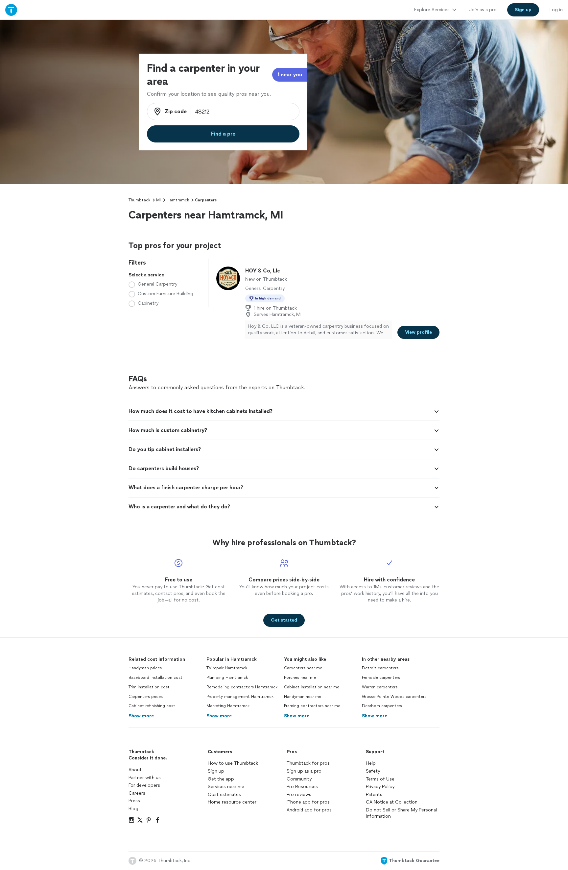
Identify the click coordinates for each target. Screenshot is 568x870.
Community (299, 779)
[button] (284, 411)
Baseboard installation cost (155, 677)
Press (134, 801)
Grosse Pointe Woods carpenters (394, 696)
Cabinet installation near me (311, 687)
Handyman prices (145, 668)
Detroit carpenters (380, 668)
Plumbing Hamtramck (227, 677)
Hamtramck (178, 200)
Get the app (221, 779)
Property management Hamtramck (239, 696)
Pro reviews (299, 794)
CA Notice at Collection (391, 802)
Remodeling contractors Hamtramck (241, 687)
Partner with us (145, 777)
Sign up (216, 771)
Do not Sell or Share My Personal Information (401, 813)
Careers (137, 793)
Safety (373, 771)
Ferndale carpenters (381, 677)
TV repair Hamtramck (226, 668)
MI (158, 200)
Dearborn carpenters (382, 706)
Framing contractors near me (312, 706)
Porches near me (300, 677)
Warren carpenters (379, 687)
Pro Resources (302, 786)
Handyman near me (302, 696)
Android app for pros (309, 810)
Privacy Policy (380, 786)
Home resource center (232, 802)
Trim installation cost (149, 687)
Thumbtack (139, 200)
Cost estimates (224, 794)
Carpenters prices (146, 696)
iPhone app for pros (308, 802)
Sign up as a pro (304, 771)
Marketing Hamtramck (227, 706)
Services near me (226, 786)
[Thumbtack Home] (11, 9)
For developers (144, 785)
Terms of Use (380, 779)
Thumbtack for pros (308, 763)
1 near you (289, 74)
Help (371, 763)
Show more (141, 716)
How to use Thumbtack (233, 763)
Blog (133, 808)
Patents (374, 794)
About (135, 770)
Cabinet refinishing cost (152, 706)
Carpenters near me (303, 668)
